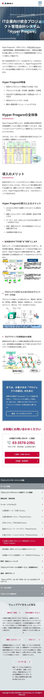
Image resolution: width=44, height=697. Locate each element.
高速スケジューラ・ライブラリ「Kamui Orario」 (19, 529)
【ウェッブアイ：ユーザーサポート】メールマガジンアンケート (20, 580)
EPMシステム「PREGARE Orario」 (15, 523)
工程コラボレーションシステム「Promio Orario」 (20, 535)
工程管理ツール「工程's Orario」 (14, 510)
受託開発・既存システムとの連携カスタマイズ (18, 549)
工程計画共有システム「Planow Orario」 (17, 517)
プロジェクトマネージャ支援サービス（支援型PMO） (20, 567)
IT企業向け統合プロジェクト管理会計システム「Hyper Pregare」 (18, 542)
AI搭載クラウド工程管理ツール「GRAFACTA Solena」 (21, 555)
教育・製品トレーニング (9, 561)
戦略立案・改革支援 (8, 498)
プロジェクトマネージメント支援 (12, 480)
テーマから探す (6, 588)
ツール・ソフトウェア (8, 504)
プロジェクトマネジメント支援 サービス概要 (16, 492)
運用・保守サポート (8, 573)
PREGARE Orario (34, 47)
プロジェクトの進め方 (8, 594)
